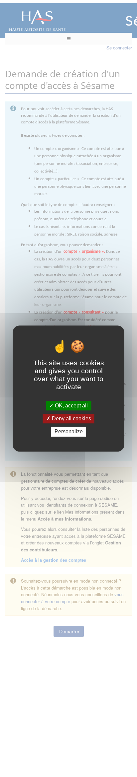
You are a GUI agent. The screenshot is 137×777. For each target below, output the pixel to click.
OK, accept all (71, 405)
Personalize (69, 432)
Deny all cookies (71, 418)
